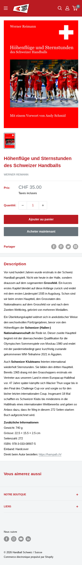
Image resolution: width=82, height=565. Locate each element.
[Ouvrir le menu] (6, 8)
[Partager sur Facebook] (53, 246)
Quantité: (10, 205)
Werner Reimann (16, 174)
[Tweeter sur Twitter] (68, 246)
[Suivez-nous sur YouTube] (21, 539)
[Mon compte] (67, 8)
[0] (75, 8)
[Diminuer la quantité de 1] (23, 205)
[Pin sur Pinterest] (61, 246)
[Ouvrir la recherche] (60, 8)
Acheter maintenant (41, 231)
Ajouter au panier (41, 219)
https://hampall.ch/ (50, 454)
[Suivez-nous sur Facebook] (6, 539)
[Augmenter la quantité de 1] (43, 205)
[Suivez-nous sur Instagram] (13, 539)
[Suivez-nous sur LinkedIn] (28, 539)
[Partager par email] (75, 246)
